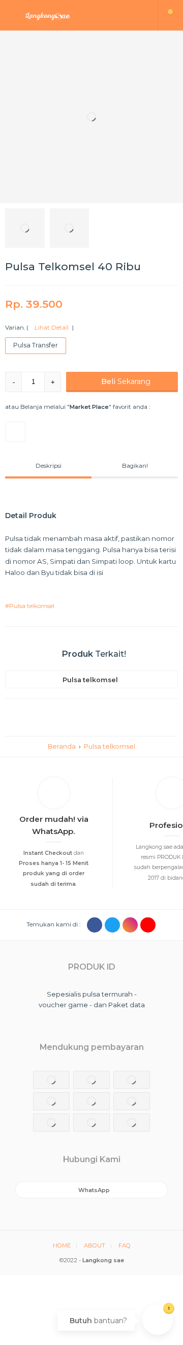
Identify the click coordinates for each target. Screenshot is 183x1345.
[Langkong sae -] (79, 15)
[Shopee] (15, 432)
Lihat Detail (50, 327)
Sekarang (125, 381)
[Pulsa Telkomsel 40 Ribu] (91, 116)
